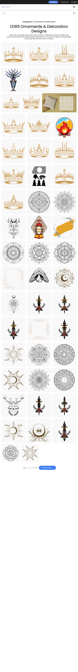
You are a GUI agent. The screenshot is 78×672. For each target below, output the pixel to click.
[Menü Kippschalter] (74, 7)
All (4, 13)
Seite (25, 468)
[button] (65, 2)
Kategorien (27, 22)
